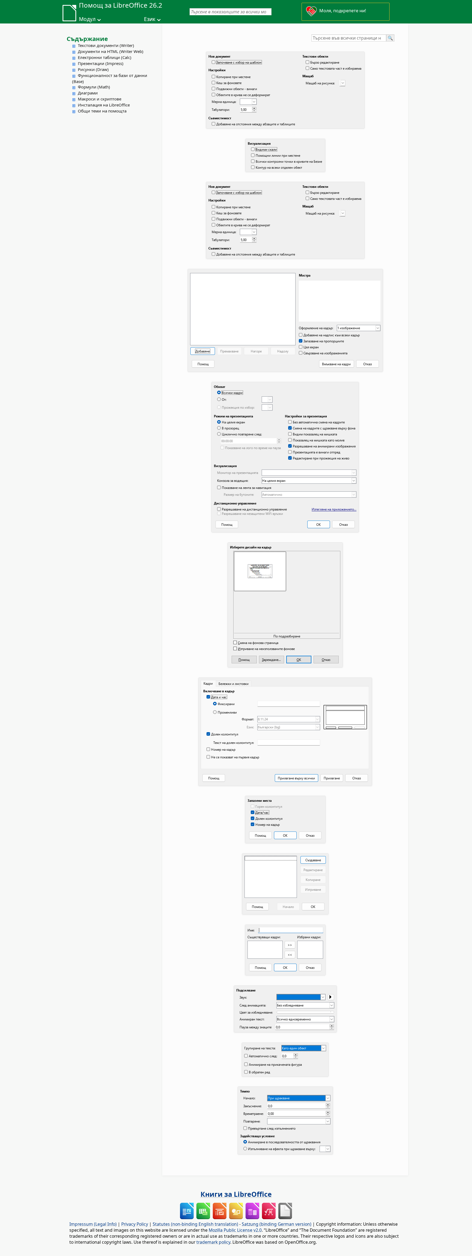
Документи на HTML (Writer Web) (110, 51)
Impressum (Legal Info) (93, 1224)
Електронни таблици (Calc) (104, 57)
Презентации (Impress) (100, 63)
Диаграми (88, 93)
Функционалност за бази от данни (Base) (109, 78)
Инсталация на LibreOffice (104, 105)
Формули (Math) (94, 87)
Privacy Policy (134, 1224)
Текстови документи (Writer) (106, 45)
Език (149, 19)
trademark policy (213, 1242)
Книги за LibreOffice (236, 1194)
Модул (87, 19)
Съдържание (87, 38)
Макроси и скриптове (99, 99)
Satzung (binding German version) (276, 1224)
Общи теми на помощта (102, 111)
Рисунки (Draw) (93, 69)
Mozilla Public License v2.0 (235, 1230)
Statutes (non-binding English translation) (195, 1224)
